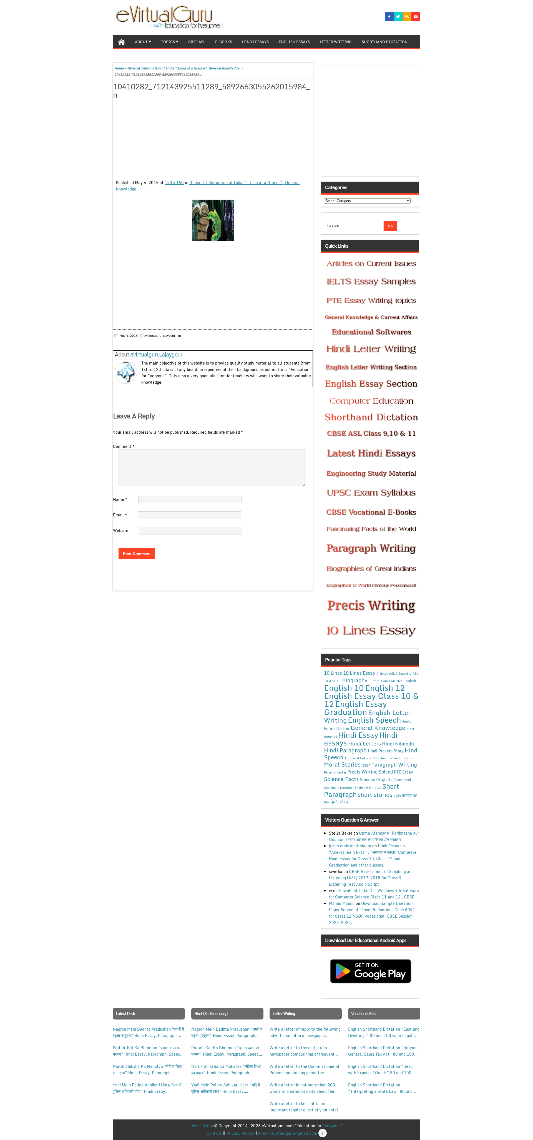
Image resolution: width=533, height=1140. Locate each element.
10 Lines (333, 673)
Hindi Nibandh (398, 743)
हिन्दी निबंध (339, 801)
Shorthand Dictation (385, 42)
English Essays (294, 42)
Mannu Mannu (342, 903)
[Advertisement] (213, 140)
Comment (123, 446)
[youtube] (415, 16)
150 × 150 (174, 182)
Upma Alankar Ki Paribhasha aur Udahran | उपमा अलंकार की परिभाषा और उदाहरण (374, 836)
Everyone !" (333, 1126)
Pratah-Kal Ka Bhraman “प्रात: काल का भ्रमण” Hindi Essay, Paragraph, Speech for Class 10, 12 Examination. (147, 1050)
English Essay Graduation (355, 707)
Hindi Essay (358, 735)
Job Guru (380, 758)
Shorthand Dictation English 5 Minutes (352, 787)
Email (120, 515)
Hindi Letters (364, 743)
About (141, 42)
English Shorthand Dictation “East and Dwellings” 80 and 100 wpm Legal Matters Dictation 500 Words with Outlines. (383, 1032)
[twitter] (398, 16)
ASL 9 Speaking (400, 673)
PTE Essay (403, 772)
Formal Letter (337, 728)
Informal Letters (358, 758)
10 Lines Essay (359, 673)
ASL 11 (335, 681)
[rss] (407, 16)
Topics (168, 42)
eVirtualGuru (201, 1126)
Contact (214, 1133)
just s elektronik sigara (350, 846)
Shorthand (402, 780)
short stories (375, 794)
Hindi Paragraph (345, 750)
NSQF (366, 765)
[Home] (121, 41)
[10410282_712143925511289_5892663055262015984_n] (213, 220)
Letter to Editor (400, 758)
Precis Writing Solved (370, 771)
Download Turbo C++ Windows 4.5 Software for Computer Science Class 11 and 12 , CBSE (374, 893)
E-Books (223, 42)
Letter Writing (336, 42)
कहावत (407, 795)
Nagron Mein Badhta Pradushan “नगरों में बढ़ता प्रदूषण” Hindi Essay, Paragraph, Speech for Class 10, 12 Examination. (148, 1032)
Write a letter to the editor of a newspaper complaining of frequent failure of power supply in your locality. (302, 1050)
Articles (382, 673)
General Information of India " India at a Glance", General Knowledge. (183, 68)
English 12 (385, 687)
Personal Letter (335, 772)
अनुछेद (397, 795)
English (409, 681)
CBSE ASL (196, 42)
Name (120, 499)
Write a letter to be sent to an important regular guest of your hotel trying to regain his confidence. (304, 1106)
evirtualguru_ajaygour (156, 354)
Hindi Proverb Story (386, 751)
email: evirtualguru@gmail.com (287, 1133)
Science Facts (341, 779)
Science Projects (376, 779)
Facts (406, 721)
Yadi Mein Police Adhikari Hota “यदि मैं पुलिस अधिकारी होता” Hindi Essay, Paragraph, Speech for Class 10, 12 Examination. (147, 1088)
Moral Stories (342, 764)
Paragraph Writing (394, 764)
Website (120, 530)
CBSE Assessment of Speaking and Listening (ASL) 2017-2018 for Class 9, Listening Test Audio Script (371, 877)
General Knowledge (378, 727)
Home (119, 68)
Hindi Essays (255, 42)
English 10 (344, 687)
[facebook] (389, 16)
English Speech (374, 720)
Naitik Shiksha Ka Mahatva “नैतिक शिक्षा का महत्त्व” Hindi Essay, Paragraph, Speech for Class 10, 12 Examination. (147, 1069)
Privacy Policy (240, 1133)
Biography (354, 680)
